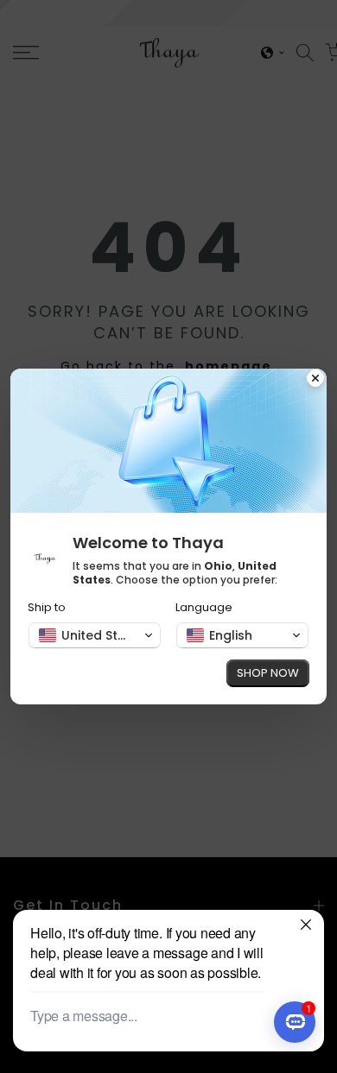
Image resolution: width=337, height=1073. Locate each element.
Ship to (47, 607)
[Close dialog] (315, 379)
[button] (95, 635)
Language (203, 607)
